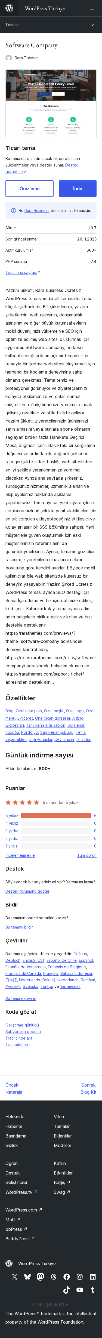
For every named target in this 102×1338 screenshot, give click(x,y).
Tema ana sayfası (21, 272)
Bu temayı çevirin (20, 998)
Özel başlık (54, 710)
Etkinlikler (63, 1173)
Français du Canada (23, 973)
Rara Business (37, 210)
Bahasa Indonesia (76, 973)
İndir (78, 188)
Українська (70, 986)
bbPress (16, 1229)
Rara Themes (27, 58)
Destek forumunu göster (27, 891)
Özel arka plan (29, 710)
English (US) (33, 960)
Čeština (80, 953)
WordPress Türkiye (37, 1263)
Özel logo (75, 710)
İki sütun (83, 739)
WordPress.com (23, 1210)
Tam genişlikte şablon (45, 725)
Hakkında (14, 1116)
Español (86, 960)
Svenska (30, 986)
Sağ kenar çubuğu (56, 732)
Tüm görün (87, 855)
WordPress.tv (21, 1192)
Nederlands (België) (37, 980)
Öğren (11, 1163)
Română (88, 980)
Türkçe (47, 986)
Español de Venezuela (25, 966)
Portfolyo (29, 732)
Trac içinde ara (18, 1038)
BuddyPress (20, 1238)
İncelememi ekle (20, 855)
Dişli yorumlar (40, 739)
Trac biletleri (16, 1044)
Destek (12, 1173)
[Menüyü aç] (93, 8)
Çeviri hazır (64, 739)
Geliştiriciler (16, 1182)
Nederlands (68, 980)
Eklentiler (63, 1136)
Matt (13, 1219)
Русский (13, 986)
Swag (62, 1192)
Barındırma (15, 1136)
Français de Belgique (67, 966)
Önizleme (30, 188)
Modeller (62, 1145)
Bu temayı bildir (19, 927)
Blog (9, 710)
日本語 (11, 980)
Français (50, 973)
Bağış (62, 1182)
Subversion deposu (23, 1031)
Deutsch (12, 960)
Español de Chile (62, 960)
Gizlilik (11, 1145)
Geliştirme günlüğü (22, 1025)
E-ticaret (25, 718)
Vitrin (59, 1116)
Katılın (60, 1163)
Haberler (13, 1126)
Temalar (12, 24)
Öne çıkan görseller (52, 718)
